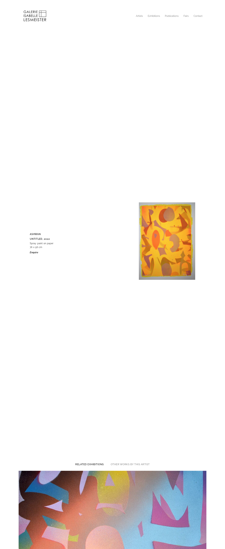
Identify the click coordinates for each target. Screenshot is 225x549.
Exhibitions (154, 15)
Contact (198, 15)
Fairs (186, 15)
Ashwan (35, 234)
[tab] (89, 464)
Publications (172, 15)
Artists (139, 15)
